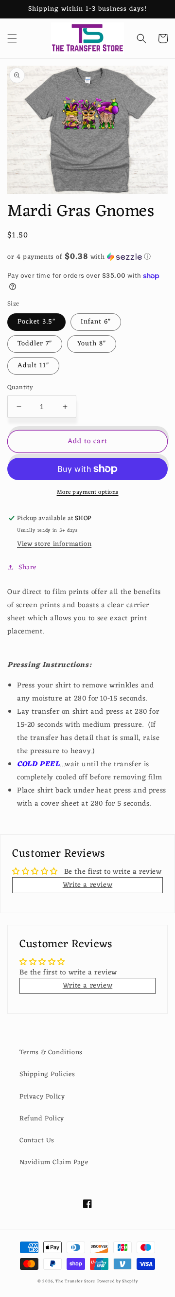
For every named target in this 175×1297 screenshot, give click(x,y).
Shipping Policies (47, 1074)
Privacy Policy (42, 1097)
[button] (12, 38)
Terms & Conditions (51, 1052)
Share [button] (27, 567)
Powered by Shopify (117, 1281)
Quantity (20, 388)
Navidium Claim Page (53, 1162)
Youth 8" (91, 344)
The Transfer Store (75, 1281)
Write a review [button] (87, 885)
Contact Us (36, 1141)
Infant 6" (96, 322)
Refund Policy (41, 1119)
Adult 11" (33, 366)
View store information (54, 544)
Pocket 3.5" (36, 322)
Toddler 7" (35, 344)
